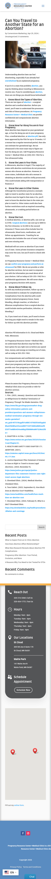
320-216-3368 (20, 598)
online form (19, 805)
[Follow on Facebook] (23, 833)
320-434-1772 (20, 601)
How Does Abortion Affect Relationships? (22, 544)
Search (41, 527)
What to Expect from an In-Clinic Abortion (22, 540)
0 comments (23, 37)
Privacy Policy (16, 867)
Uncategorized (11, 37)
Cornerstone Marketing (17, 33)
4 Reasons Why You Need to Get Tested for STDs (25, 562)
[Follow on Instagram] (28, 833)
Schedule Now (23, 690)
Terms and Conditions (32, 867)
